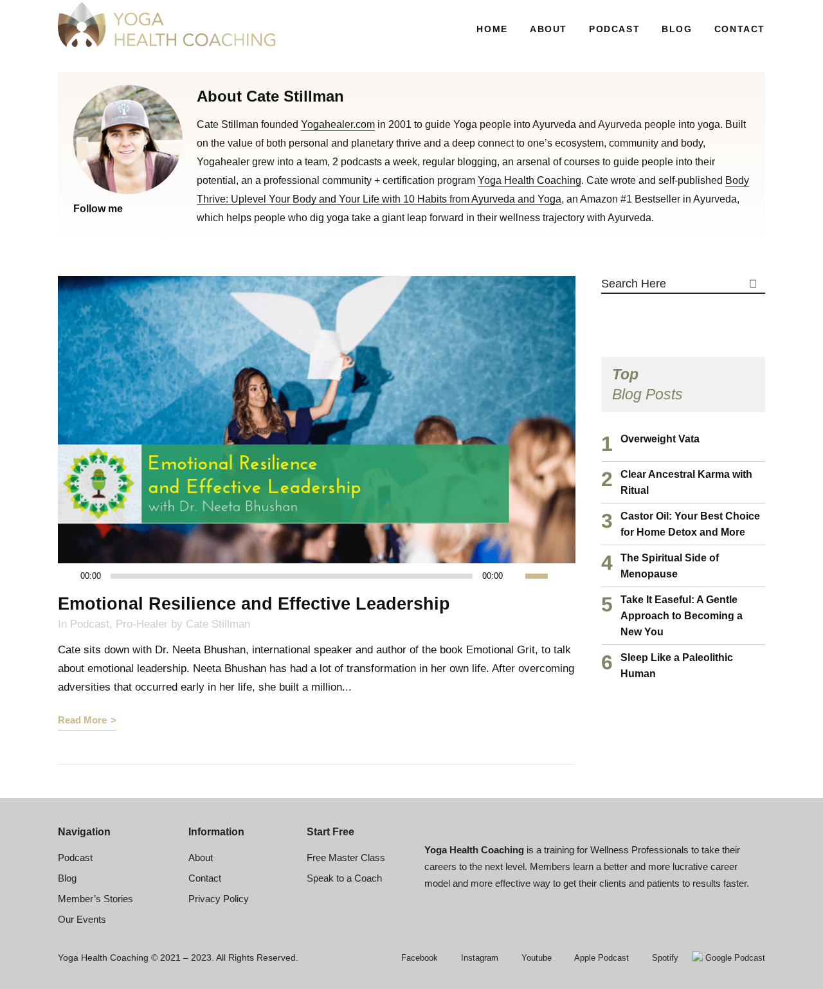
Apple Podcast (600, 958)
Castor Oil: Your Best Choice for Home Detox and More (690, 524)
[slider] (543, 574)
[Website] (110, 226)
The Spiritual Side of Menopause (669, 565)
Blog (67, 878)
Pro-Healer (142, 624)
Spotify (663, 958)
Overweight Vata (660, 438)
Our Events (82, 919)
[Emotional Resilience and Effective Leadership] (316, 419)
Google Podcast (734, 958)
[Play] (71, 576)
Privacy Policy (218, 898)
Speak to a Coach (344, 878)
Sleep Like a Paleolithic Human (676, 665)
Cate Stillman (218, 624)
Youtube (535, 958)
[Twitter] (94, 226)
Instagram (478, 958)
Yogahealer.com (338, 124)
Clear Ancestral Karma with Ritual (686, 482)
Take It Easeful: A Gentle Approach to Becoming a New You (681, 615)
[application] (309, 576)
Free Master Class (346, 857)
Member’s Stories (95, 898)
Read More (82, 719)
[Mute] (515, 576)
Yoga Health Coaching (529, 180)
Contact (204, 878)
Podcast (89, 624)
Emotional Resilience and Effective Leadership (254, 603)
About (200, 857)
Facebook (418, 958)
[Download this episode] (565, 576)
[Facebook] (78, 226)
